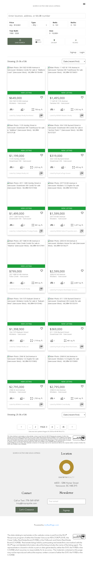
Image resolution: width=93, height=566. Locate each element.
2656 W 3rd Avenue (58, 275)
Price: (15, 25)
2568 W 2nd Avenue (58, 391)
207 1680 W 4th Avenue (18, 275)
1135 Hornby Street (20, 160)
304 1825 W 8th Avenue (18, 102)
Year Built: (14, 33)
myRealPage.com (51, 525)
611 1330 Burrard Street (61, 333)
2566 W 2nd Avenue (17, 391)
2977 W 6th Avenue (58, 217)
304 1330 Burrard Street (61, 160)
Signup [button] (73, 52)
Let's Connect (26, 509)
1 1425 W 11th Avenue (59, 102)
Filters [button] (75, 42)
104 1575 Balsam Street (18, 333)
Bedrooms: (55, 25)
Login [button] (82, 52)
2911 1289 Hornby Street (20, 217)
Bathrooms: (73, 25)
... (30, 427)
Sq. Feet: (53, 33)
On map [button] (54, 42)
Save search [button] (20, 42)
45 (63, 427)
